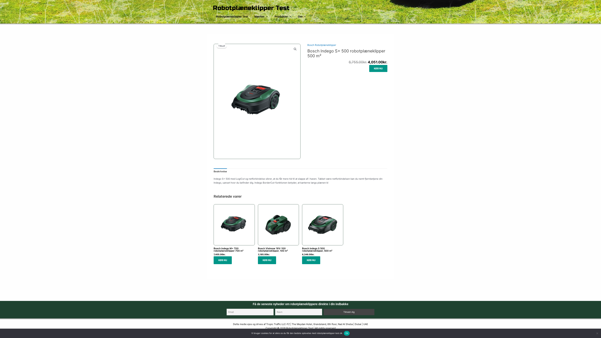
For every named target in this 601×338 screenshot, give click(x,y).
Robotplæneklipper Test (251, 8)
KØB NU (378, 68)
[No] (597, 333)
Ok (346, 333)
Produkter (281, 16)
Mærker (259, 16)
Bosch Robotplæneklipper (321, 45)
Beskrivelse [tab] (220, 171)
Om (300, 16)
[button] (295, 49)
